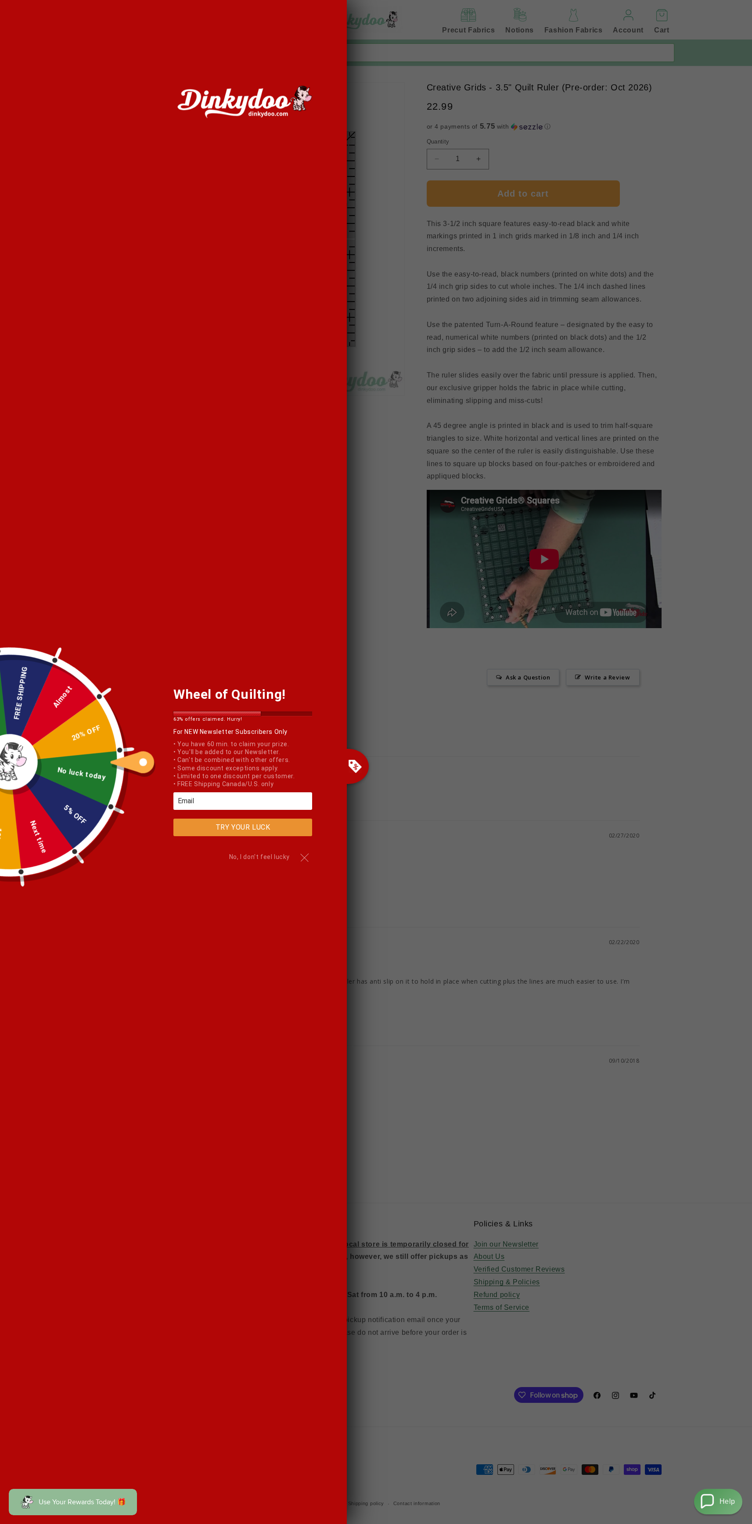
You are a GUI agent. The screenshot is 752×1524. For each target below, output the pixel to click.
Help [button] (727, 1501)
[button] (718, 1501)
